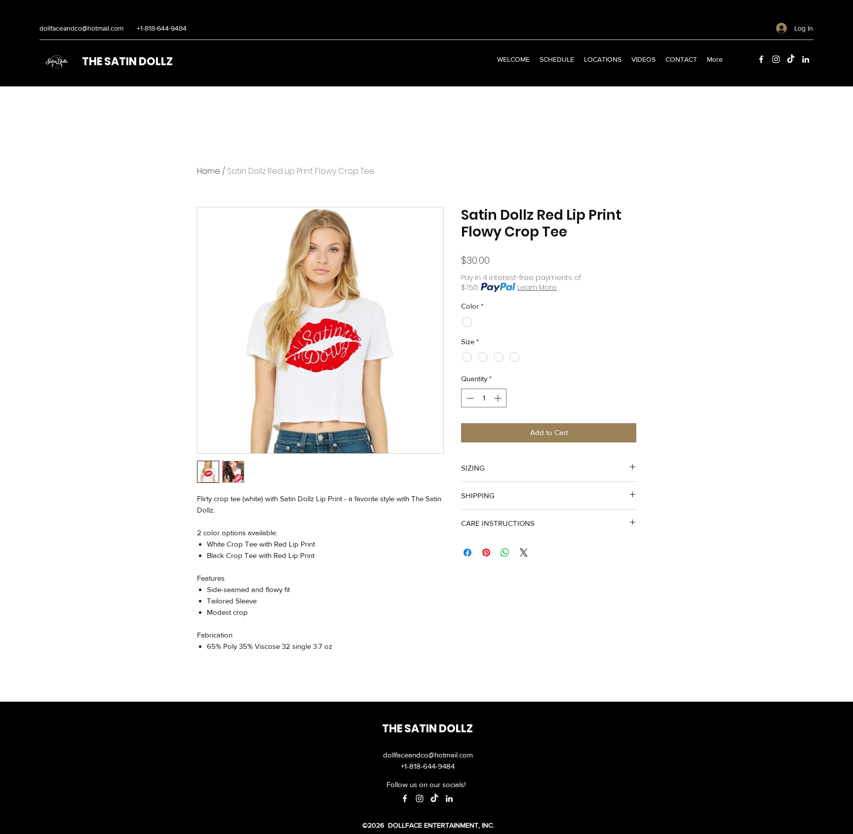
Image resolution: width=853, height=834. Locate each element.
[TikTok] (791, 59)
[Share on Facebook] (467, 552)
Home (208, 171)
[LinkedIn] (806, 59)
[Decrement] (469, 398)
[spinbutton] (484, 398)
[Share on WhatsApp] (505, 552)
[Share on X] (524, 552)
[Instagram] (776, 59)
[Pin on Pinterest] (486, 552)
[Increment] (498, 398)
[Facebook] (761, 59)
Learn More (537, 287)
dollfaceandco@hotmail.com (81, 28)
